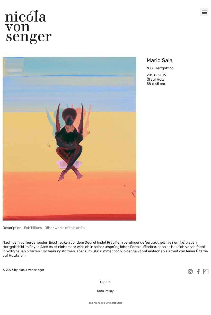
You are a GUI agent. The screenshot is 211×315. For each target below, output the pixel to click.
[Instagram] (190, 271)
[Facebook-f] (198, 271)
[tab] (12, 228)
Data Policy (105, 291)
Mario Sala (160, 60)
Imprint (105, 282)
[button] (204, 12)
